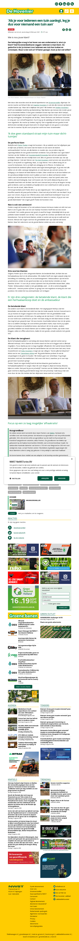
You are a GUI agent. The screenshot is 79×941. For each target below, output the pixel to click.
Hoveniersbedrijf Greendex (38, 155)
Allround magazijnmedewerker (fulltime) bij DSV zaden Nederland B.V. (26, 623)
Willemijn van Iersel (14, 32)
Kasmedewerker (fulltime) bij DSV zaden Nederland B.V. (28, 671)
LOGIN (12, 513)
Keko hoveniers (55, 488)
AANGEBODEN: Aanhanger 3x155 (51, 618)
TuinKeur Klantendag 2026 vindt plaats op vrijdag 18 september (27, 744)
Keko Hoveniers (27, 351)
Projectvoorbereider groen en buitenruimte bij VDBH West (28, 654)
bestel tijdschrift (19, 533)
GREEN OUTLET (47, 614)
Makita (52, 433)
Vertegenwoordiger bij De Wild (27, 646)
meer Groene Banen (23, 687)
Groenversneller (54, 102)
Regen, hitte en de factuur (60, 800)
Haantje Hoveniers (40, 105)
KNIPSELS (12, 779)
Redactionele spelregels (38, 911)
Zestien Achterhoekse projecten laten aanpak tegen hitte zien (59, 818)
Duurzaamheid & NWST (38, 894)
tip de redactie (19, 538)
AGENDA (12, 705)
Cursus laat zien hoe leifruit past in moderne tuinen (27, 719)
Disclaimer (33, 916)
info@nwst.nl (60, 886)
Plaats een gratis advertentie (50, 622)
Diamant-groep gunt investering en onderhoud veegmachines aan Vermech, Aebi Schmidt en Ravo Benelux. (54, 724)
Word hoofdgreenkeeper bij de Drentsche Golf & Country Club (28, 679)
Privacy (32, 919)
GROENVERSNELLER (33, 500)
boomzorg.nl (49, 934)
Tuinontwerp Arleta (27, 353)
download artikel (19, 528)
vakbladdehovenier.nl (63, 934)
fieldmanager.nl (12, 934)
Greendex (23, 488)
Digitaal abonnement (37, 901)
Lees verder (35, 473)
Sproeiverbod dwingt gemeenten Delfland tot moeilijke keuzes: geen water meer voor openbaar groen (61, 793)
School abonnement (37, 909)
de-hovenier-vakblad (63, 896)
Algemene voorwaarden (38, 914)
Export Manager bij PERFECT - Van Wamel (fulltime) (28, 632)
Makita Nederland (29, 492)
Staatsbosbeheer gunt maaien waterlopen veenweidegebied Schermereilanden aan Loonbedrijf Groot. (55, 740)
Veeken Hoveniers (62, 107)
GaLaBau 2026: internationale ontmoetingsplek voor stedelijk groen (28, 727)
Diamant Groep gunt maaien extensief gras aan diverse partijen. (55, 716)
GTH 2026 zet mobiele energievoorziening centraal (28, 736)
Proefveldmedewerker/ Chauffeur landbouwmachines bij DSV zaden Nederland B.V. (27, 662)
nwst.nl (53, 937)
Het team (33, 906)
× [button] (72, 459)
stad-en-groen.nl (38, 934)
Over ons (33, 889)
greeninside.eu (44, 937)
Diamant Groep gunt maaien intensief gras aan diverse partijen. (55, 710)
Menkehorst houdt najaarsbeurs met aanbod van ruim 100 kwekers (27, 711)
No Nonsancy (13, 488)
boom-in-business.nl (30, 937)
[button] (15, 478)
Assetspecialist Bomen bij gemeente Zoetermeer (27, 639)
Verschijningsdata (36, 926)
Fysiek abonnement (37, 886)
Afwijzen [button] (45, 478)
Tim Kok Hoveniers (42, 160)
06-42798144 (61, 893)
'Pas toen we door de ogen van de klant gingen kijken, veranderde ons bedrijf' (60, 809)
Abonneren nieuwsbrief (38, 904)
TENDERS (44, 705)
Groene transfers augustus (60, 783)
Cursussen (33, 896)
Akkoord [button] (62, 478)
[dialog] (39, 470)
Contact (32, 899)
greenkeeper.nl (24, 934)
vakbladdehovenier (62, 899)
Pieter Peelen (23, 145)
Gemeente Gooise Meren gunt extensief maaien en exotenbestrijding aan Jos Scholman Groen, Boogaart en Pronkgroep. (55, 732)
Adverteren (34, 924)
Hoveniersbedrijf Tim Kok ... (38, 488)
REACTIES (12, 518)
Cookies (33, 921)
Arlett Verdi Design (14, 492)
